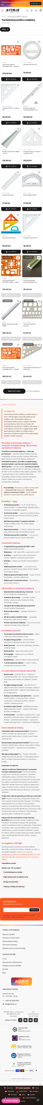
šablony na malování (24, 852)
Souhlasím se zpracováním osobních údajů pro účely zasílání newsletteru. (19, 916)
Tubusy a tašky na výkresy (14, 887)
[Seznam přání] (36, 10)
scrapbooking (6, 854)
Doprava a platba (9, 934)
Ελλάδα (31, 1095)
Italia (22, 1095)
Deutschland (21, 1091)
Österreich (9, 1091)
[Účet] (31, 10)
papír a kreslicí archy (23, 857)
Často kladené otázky (10, 941)
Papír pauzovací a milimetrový (15, 877)
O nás (5, 959)
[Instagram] (25, 1020)
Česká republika (23, 1088)
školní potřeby (35, 854)
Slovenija (12, 1095)
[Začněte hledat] (27, 10)
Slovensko (8, 1088)
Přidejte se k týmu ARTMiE (12, 966)
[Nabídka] (2, 10)
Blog (4, 973)
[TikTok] (36, 1020)
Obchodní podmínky (10, 945)
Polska (35, 1088)
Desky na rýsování (10, 882)
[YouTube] (30, 1020)
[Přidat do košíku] (11, 79)
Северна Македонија (31, 1098)
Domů (4, 17)
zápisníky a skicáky (8, 857)
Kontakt (5, 969)
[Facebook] (20, 1020)
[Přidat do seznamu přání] (18, 42)
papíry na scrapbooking (20, 854)
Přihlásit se (34, 910)
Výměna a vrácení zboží (11, 938)
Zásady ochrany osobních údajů (14, 948)
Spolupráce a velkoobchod (12, 962)
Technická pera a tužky (12, 872)
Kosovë (21, 1101)
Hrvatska (34, 1091)
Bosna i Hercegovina (12, 1098)
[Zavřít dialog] (40, 1084)
